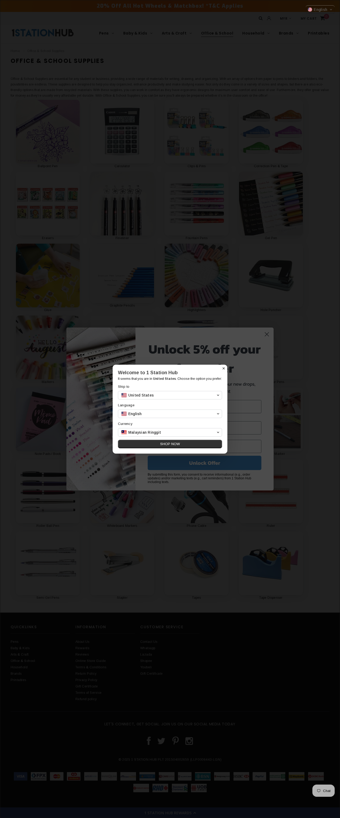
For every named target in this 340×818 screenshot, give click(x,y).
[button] (320, 9)
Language (126, 405)
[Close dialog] (223, 368)
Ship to (124, 387)
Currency (125, 424)
